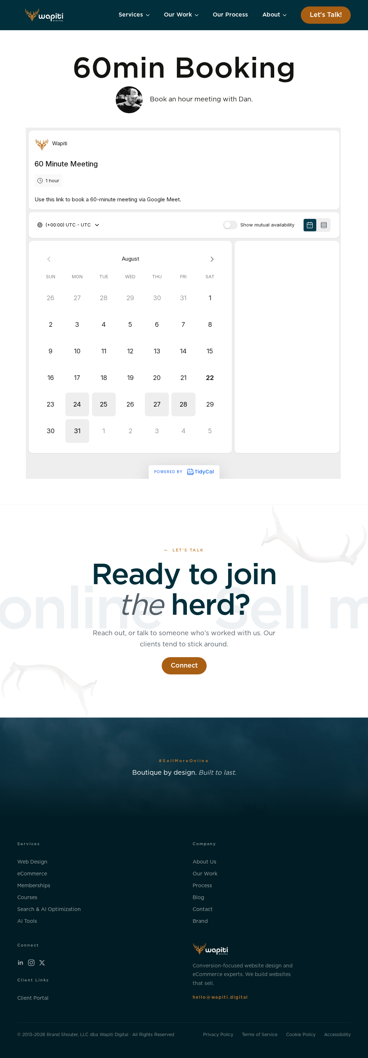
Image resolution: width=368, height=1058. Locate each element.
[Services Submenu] (150, 15)
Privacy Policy (218, 1034)
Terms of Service (259, 1034)
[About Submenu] (287, 15)
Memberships (33, 885)
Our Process (230, 15)
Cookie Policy (301, 1034)
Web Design (32, 862)
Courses (27, 897)
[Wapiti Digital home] (44, 15)
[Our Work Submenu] (199, 15)
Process (202, 885)
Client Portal (33, 998)
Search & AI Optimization (49, 909)
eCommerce (32, 873)
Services (131, 15)
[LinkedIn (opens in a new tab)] (20, 962)
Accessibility (337, 1034)
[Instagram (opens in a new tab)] (31, 962)
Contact (203, 909)
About (271, 15)
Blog (198, 897)
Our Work (178, 15)
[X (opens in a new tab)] (42, 962)
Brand (200, 921)
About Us (204, 862)
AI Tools (27, 921)
